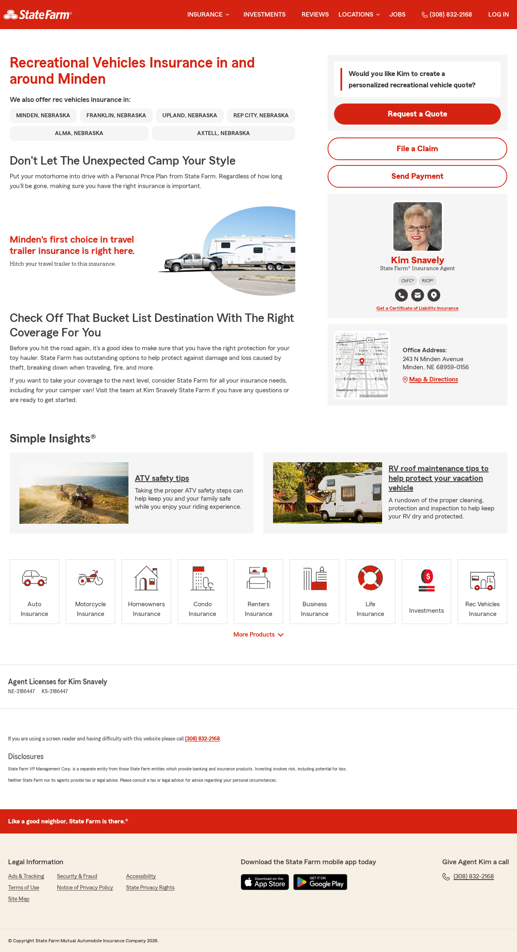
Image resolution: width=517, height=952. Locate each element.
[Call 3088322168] (401, 295)
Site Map (18, 899)
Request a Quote (417, 114)
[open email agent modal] (417, 296)
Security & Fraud (77, 876)
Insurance (205, 14)
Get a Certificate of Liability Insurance (417, 308)
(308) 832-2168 (451, 14)
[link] (38, 14)
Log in (498, 14)
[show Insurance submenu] (226, 15)
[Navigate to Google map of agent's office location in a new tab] (433, 295)
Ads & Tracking (26, 876)
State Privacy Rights (150, 888)
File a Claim (417, 149)
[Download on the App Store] (265, 882)
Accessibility (141, 876)
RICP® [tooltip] (427, 280)
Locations (355, 14)
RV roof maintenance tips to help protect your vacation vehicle (439, 478)
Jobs (397, 14)
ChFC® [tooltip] (407, 280)
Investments (265, 14)
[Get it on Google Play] (320, 882)
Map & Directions (433, 379)
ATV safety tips (162, 478)
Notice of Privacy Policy (85, 888)
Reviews (315, 14)
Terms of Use (23, 888)
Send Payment (417, 176)
